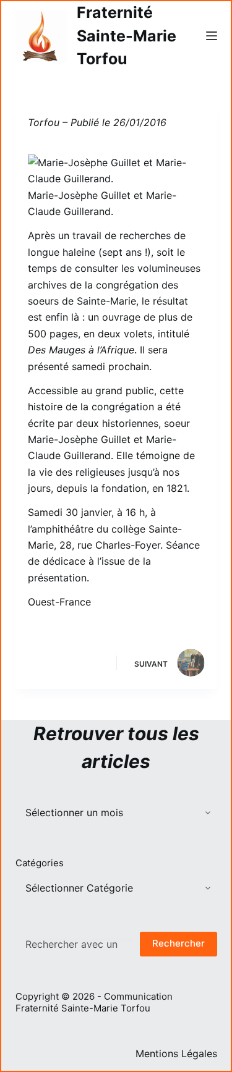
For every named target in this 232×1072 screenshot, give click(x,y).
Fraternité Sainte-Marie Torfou (126, 35)
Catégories (39, 863)
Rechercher (178, 943)
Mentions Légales (176, 1053)
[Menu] (211, 35)
